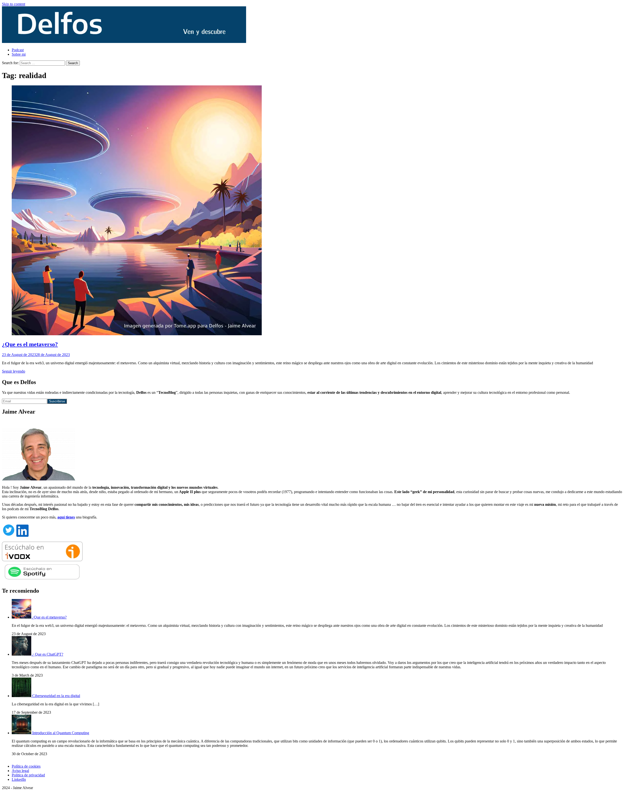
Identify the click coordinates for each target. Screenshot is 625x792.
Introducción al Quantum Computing (60, 733)
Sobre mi (19, 54)
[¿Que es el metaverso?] (22, 617)
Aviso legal (20, 771)
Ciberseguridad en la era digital (56, 696)
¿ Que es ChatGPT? (47, 654)
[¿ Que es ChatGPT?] (22, 654)
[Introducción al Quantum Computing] (22, 733)
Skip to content (13, 4)
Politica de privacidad (28, 775)
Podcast (18, 50)
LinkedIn (19, 779)
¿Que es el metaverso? (30, 344)
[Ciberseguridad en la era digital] (22, 696)
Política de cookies (26, 766)
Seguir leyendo (13, 371)
